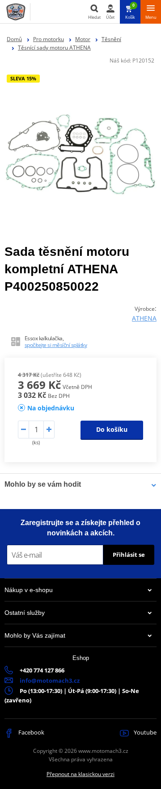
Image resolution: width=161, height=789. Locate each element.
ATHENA (144, 318)
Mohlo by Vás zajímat (34, 635)
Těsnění (111, 39)
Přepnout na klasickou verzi (80, 774)
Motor (82, 39)
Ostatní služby (24, 612)
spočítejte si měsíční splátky (56, 345)
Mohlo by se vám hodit (42, 484)
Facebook (30, 732)
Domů (14, 39)
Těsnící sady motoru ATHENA (54, 47)
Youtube (144, 732)
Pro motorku (48, 39)
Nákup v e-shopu (28, 589)
